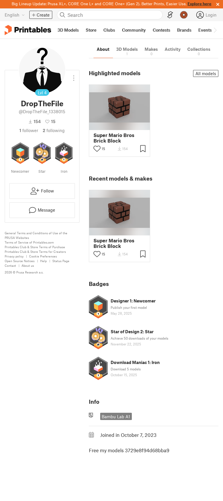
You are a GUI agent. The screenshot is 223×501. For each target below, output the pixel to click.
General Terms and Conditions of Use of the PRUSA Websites (36, 235)
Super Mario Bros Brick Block (113, 137)
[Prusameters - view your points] (184, 15)
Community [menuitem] (134, 30)
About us (27, 265)
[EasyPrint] (170, 15)
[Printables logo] (28, 30)
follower (28, 130)
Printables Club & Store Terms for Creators (35, 251)
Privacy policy (14, 256)
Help (43, 261)
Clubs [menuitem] (109, 30)
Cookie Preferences (43, 256)
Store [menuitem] (91, 30)
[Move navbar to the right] (215, 30)
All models (205, 73)
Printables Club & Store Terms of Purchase (35, 247)
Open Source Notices (20, 261)
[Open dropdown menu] (74, 76)
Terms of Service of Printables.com (29, 242)
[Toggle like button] (96, 148)
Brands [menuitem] (184, 30)
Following (54, 130)
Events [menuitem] (205, 30)
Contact (10, 265)
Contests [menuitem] (161, 30)
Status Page (60, 261)
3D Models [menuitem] (68, 30)
